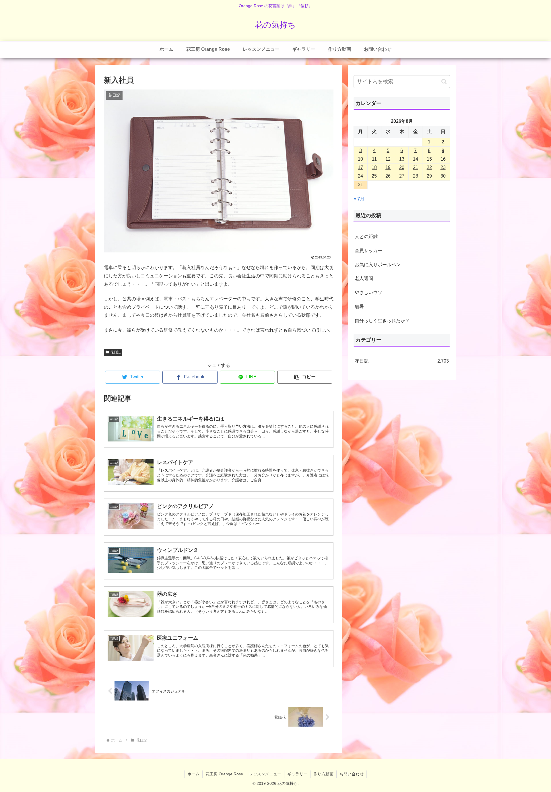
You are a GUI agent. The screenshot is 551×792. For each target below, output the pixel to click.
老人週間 (364, 278)
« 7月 (359, 198)
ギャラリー (297, 774)
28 (415, 176)
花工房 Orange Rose (224, 774)
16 (443, 159)
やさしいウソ (368, 292)
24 (360, 176)
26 (388, 176)
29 (429, 176)
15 (429, 159)
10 (360, 159)
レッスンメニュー (265, 774)
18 (374, 167)
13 (401, 159)
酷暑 (359, 306)
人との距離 (366, 236)
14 (415, 159)
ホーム (193, 774)
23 (443, 167)
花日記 (115, 352)
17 (360, 167)
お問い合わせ (351, 774)
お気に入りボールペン (378, 264)
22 (429, 167)
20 (401, 167)
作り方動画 (323, 774)
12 (388, 159)
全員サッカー (368, 250)
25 (374, 176)
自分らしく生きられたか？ (382, 320)
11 (374, 159)
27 (401, 176)
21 (415, 167)
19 (388, 167)
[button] (304, 377)
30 (443, 176)
